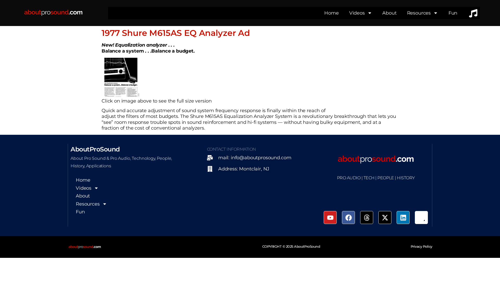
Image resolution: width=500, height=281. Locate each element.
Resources (419, 13)
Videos (357, 13)
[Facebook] (348, 217)
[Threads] (366, 217)
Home (331, 13)
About (389, 13)
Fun (453, 13)
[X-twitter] (384, 217)
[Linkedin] (403, 217)
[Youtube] (330, 217)
